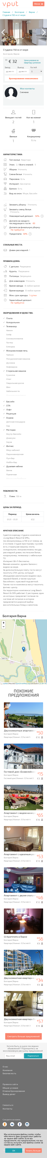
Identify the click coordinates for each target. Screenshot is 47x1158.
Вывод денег (9, 1094)
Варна (32, 12)
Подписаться (33, 1056)
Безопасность (9, 1073)
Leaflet (5, 683)
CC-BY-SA (43, 683)
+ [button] (3, 622)
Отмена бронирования (14, 1091)
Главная (6, 12)
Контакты (7, 1109)
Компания (7, 1070)
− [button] (3, 626)
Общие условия (10, 1088)
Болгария (19, 12)
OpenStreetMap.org (23, 683)
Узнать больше (33, 1150)
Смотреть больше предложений (23, 1036)
